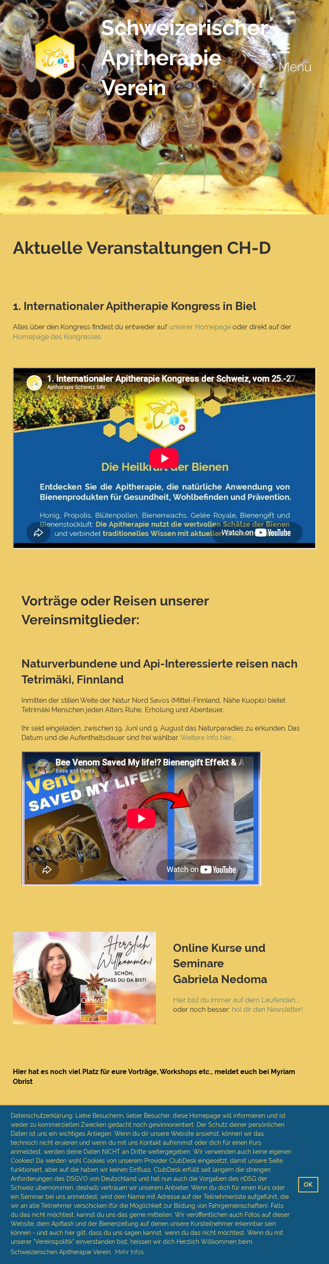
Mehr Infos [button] (129, 1252)
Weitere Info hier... (207, 738)
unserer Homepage (200, 327)
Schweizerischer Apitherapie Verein (184, 57)
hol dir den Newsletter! (267, 1009)
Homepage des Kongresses (57, 337)
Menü (295, 66)
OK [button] (308, 1184)
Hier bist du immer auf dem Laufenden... (237, 1000)
